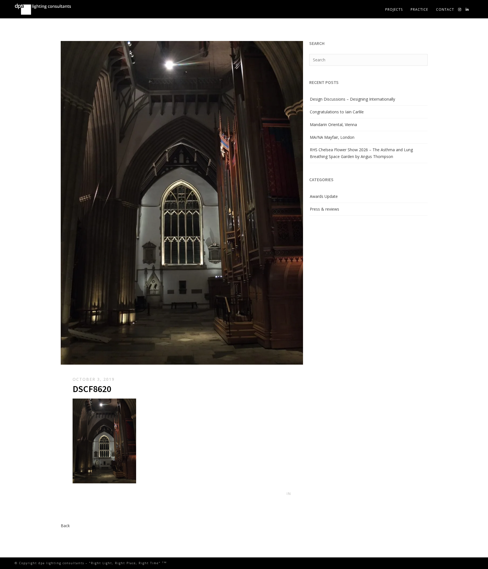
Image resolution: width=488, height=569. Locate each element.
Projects (394, 9)
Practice (419, 9)
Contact (445, 9)
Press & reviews (324, 209)
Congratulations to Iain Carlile (337, 111)
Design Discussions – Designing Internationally (352, 99)
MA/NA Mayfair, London (332, 137)
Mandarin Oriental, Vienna (333, 124)
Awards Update (324, 196)
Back (65, 525)
